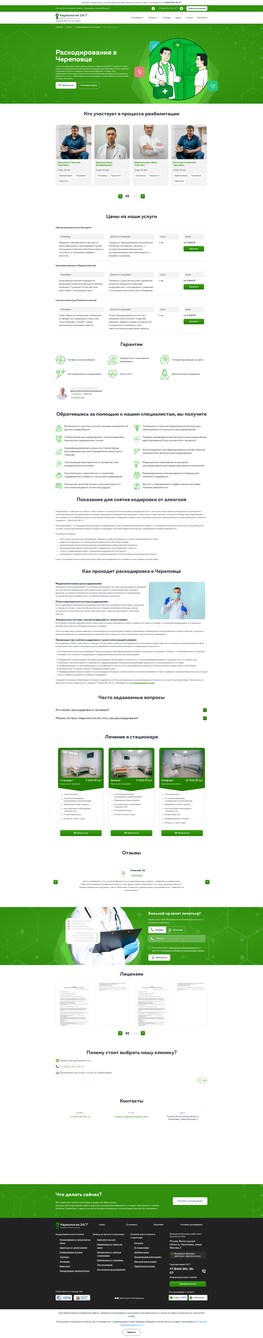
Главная (59, 27)
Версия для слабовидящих (131, 1298)
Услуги (69, 27)
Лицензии (158, 1225)
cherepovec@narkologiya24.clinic (131, 1117)
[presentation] (62, 763)
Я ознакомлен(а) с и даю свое (178, 949)
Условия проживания (191, 1225)
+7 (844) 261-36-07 (171, 3)
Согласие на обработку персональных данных (182, 951)
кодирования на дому (143, 683)
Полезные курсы (89, 85)
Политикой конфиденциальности (184, 948)
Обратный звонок (197, 8)
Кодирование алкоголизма (87, 27)
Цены (102, 1225)
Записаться (68, 85)
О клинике (131, 1225)
